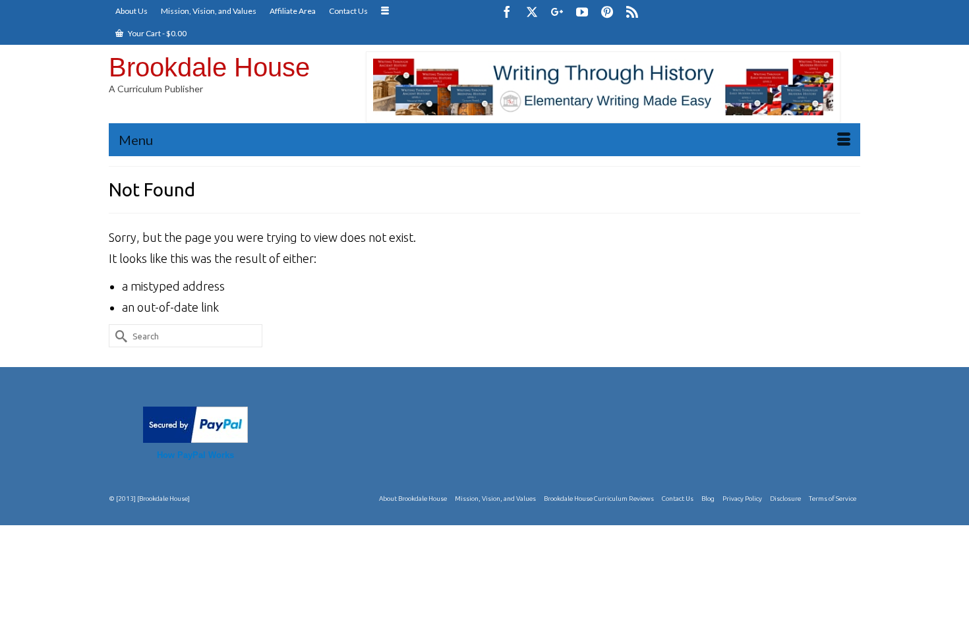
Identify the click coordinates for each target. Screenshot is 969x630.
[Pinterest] (607, 11)
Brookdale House (209, 67)
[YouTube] (582, 11)
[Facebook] (506, 11)
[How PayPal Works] (195, 423)
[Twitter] (531, 11)
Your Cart (157, 33)
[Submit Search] (119, 335)
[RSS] (632, 11)
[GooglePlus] (557, 11)
